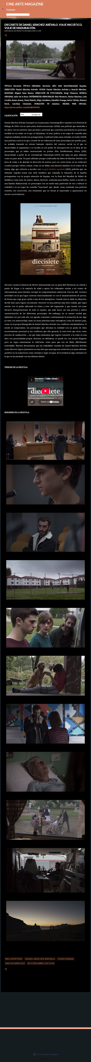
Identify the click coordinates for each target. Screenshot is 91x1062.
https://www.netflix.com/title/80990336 (22, 107)
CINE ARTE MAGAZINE (25, 4)
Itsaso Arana (65, 958)
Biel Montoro (13, 958)
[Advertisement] (16, 1009)
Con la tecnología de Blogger (47, 1054)
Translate (24, 17)
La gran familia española (53, 169)
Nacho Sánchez (15, 963)
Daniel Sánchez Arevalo (40, 958)
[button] (5, 35)
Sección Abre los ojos (40, 963)
